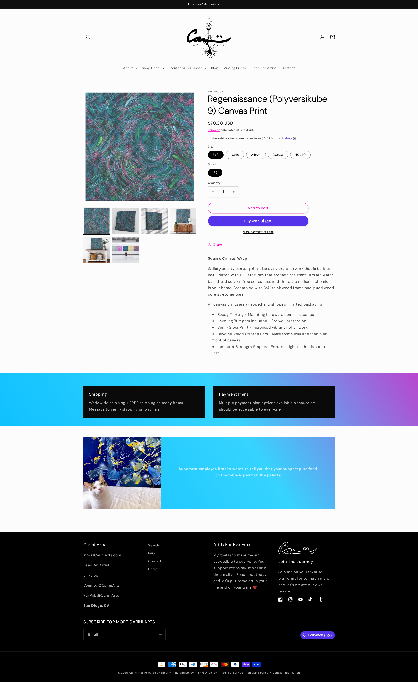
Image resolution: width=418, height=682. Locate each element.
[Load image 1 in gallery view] (96, 221)
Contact (154, 561)
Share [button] (217, 244)
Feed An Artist (96, 565)
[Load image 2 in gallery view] (125, 221)
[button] (88, 37)
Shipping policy (258, 672)
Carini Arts (136, 672)
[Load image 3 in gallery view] (154, 221)
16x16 (235, 155)
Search (153, 545)
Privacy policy (207, 672)
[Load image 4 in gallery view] (183, 221)
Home (153, 569)
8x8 (216, 155)
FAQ (151, 553)
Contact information (286, 672)
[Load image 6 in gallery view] (125, 250)
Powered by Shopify (157, 672)
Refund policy (184, 672)
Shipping (214, 129)
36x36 (278, 155)
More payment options (258, 232)
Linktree (90, 575)
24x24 (256, 155)
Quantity (214, 183)
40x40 (300, 155)
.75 (215, 172)
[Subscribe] (160, 634)
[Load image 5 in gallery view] (96, 250)
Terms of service (232, 672)
